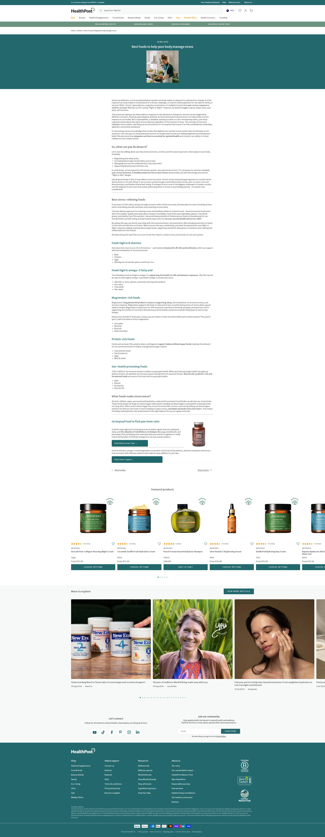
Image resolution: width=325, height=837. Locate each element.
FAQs (107, 779)
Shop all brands (144, 784)
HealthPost (131, 832)
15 (171, 698)
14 (169, 698)
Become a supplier (112, 793)
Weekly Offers (190, 17)
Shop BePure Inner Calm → (125, 443)
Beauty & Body (134, 17)
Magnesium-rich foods (126, 297)
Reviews (175, 802)
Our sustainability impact (182, 770)
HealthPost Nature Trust (182, 775)
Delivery (108, 770)
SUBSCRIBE (230, 731)
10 (160, 698)
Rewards (108, 775)
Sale (178, 17)
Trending (223, 17)
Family (147, 17)
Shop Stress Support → (124, 459)
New (73, 17)
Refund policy (197, 832)
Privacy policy (143, 832)
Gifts (170, 17)
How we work (177, 788)
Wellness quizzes (145, 770)
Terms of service (155, 832)
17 (176, 698)
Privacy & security (112, 788)
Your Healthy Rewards (210, 2)
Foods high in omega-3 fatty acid (132, 270)
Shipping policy (168, 832)
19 (180, 698)
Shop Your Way (144, 793)
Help (224, 2)
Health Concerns (208, 17)
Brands (82, 17)
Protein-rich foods (123, 339)
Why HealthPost (179, 779)
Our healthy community (182, 797)
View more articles (239, 591)
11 (162, 698)
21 (185, 698)
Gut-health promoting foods (129, 366)
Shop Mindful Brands (147, 779)
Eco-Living (159, 17)
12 (165, 698)
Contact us (109, 766)
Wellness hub (234, 2)
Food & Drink (118, 17)
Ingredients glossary (147, 788)
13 (167, 698)
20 (183, 698)
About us (248, 2)
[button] (240, 10)
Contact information (183, 832)
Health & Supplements (99, 17)
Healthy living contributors (183, 793)
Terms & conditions (113, 784)
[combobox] (160, 10)
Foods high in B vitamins (126, 243)
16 (174, 698)
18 (178, 698)
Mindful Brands (144, 775)
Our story (176, 766)
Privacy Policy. (221, 736)
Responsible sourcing (181, 784)
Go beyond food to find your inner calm (136, 421)
